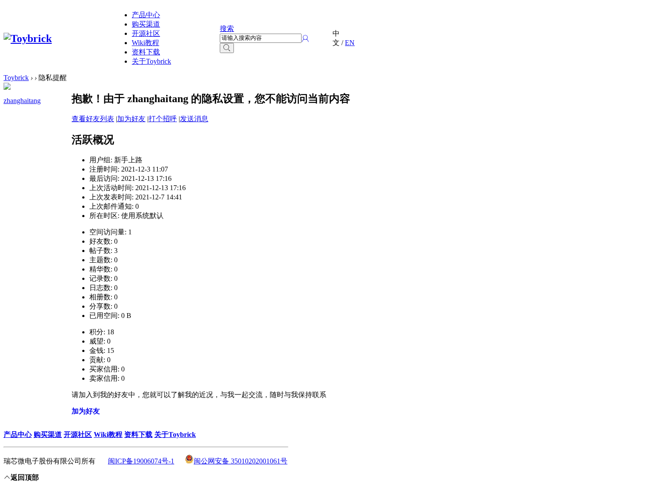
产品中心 (146, 15)
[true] (227, 48)
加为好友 (131, 118)
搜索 (227, 28)
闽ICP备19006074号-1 (141, 461)
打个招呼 (163, 118)
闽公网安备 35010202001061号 (240, 461)
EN (350, 42)
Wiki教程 (145, 42)
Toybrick (16, 77)
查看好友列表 (93, 118)
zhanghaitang (22, 100)
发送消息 (194, 118)
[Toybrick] (28, 38)
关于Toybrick (151, 61)
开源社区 (146, 33)
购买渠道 (146, 24)
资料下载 (146, 52)
